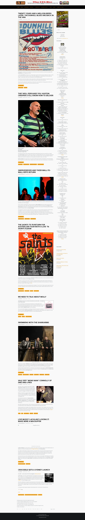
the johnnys (20, 164)
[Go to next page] (39, 509)
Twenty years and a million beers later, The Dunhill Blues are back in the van (36, 15)
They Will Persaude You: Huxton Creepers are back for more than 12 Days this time (30, 505)
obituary (31, 413)
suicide (19, 316)
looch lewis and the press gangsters (31, 494)
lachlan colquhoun (21, 463)
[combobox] (62, 30)
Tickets (62, 54)
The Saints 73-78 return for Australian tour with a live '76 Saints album (33, 226)
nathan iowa (42, 374)
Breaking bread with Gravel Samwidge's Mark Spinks (25, 500)
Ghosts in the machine (20, 506)
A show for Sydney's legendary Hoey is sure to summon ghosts (27, 501)
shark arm (20, 374)
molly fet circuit (28, 316)
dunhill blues (20, 87)
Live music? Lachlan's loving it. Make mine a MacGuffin (33, 420)
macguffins (28, 463)
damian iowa (47, 374)
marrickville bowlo (33, 164)
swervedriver (27, 218)
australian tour (26, 164)
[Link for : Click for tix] (62, 19)
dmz (22, 413)
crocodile (40, 494)
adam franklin (33, 218)
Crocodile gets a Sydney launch (34, 470)
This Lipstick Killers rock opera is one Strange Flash (25, 504)
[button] (32, 7)
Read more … (21, 85)
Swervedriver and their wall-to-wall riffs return (34, 171)
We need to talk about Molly (32, 297)
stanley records (21, 494)
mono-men (35, 413)
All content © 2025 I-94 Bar (42, 514)
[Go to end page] (41, 509)
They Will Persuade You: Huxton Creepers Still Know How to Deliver (35, 94)
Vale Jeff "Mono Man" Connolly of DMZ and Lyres (35, 381)
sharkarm (31, 374)
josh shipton (36, 374)
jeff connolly (26, 413)
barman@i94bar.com (64, 38)
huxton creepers (40, 164)
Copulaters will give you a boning (61, 261)
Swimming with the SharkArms (33, 322)
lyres (19, 413)
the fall (23, 316)
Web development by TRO (42, 517)
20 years (25, 87)
